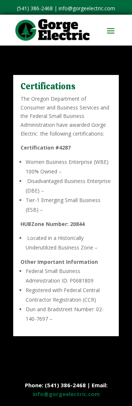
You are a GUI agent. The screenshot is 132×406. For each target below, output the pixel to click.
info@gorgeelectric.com (87, 8)
